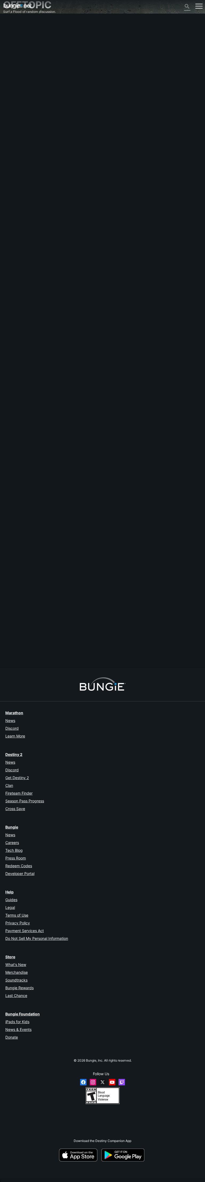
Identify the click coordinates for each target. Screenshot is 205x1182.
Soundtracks (16, 980)
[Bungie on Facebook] (83, 1082)
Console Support (18, 86)
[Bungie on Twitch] (122, 1082)
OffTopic (12, 106)
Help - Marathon (18, 110)
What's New (15, 964)
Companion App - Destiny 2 (26, 94)
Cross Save (15, 808)
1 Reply (11, 666)
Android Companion (20, 78)
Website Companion (21, 70)
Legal (10, 907)
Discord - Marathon (20, 114)
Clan (9, 785)
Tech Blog (14, 850)
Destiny (17, 6)
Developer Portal (19, 873)
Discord (12, 728)
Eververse (13, 58)
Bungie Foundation (22, 1014)
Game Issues (15, 62)
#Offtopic (10, 412)
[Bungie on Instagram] (93, 1082)
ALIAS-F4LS (12, 644)
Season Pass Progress (24, 801)
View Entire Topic (16, 428)
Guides (11, 899)
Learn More (15, 736)
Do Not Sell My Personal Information (36, 938)
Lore (9, 38)
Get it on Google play (123, 1155)
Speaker (9, 377)
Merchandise (16, 972)
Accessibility (15, 66)
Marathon (14, 712)
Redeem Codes (18, 865)
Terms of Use (16, 915)
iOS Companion (17, 74)
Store (10, 957)
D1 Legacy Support (20, 90)
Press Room (15, 858)
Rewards (12, 34)
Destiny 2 (13, 26)
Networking (14, 54)
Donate (11, 1037)
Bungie (11, 827)
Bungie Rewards (19, 987)
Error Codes (14, 50)
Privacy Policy (17, 923)
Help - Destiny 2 (18, 46)
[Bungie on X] (102, 1082)
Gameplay (13, 42)
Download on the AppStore (80, 1155)
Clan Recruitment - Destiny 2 (27, 98)
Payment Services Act (24, 930)
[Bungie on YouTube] (112, 1082)
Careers (12, 842)
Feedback (13, 30)
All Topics (13, 22)
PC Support (14, 82)
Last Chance (16, 995)
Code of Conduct (17, 119)
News (10, 720)
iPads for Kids (17, 1021)
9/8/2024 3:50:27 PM (37, 436)
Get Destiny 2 (17, 777)
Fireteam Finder (19, 793)
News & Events (18, 1029)
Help (9, 892)
